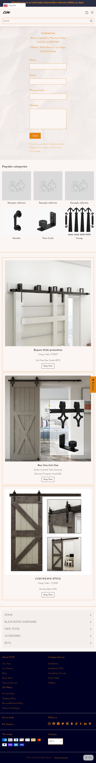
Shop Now (48, 366)
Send (35, 136)
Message (34, 105)
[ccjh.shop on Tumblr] (81, 724)
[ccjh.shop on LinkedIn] (85, 724)
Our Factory (7, 668)
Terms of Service (9, 683)
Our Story (6, 664)
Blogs (4, 673)
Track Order (53, 678)
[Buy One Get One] (48, 418)
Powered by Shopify (61, 757)
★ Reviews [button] (93, 384)
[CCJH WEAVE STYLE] (48, 532)
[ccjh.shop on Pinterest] (67, 724)
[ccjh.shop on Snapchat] (71, 724)
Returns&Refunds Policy (12, 703)
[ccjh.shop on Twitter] (63, 724)
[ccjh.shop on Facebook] (53, 724)
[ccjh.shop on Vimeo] (89, 724)
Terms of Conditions (11, 708)
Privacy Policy (44, 148)
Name (33, 60)
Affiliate (52, 683)
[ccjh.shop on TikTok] (76, 724)
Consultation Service (57, 673)
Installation (53, 664)
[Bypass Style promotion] (48, 303)
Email (33, 75)
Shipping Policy (9, 698)
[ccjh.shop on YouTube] (58, 724)
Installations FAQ (55, 668)
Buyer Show (7, 678)
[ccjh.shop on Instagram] (49, 724)
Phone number (37, 90)
